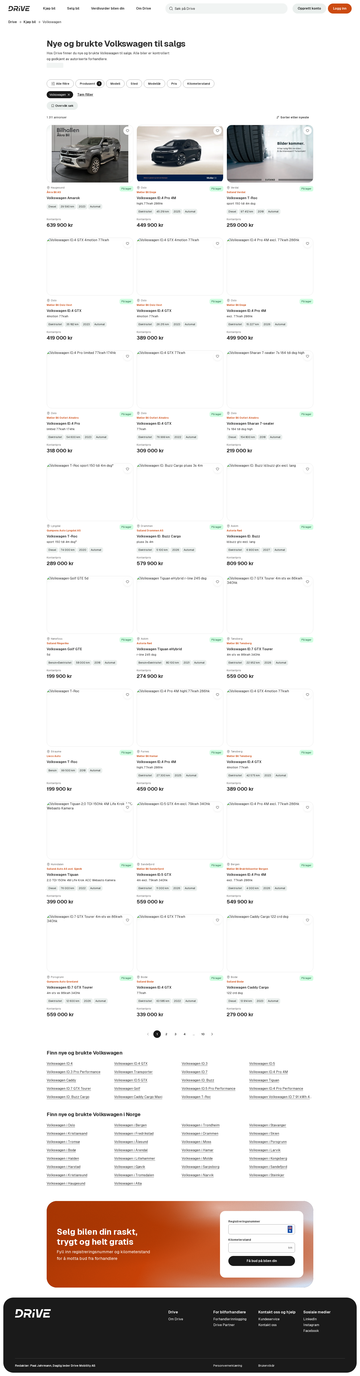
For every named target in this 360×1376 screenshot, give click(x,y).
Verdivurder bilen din (107, 8)
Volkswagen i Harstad (63, 1167)
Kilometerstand (198, 83)
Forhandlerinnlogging (229, 1319)
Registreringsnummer (244, 1221)
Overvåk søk (64, 105)
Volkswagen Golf (127, 1089)
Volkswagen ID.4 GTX (64, 311)
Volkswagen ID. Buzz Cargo (159, 536)
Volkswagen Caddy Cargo (248, 987)
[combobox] (226, 8)
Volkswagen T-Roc (242, 198)
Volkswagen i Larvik (265, 1150)
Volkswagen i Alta (128, 1183)
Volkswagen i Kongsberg (268, 1158)
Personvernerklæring (227, 1365)
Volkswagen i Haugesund (66, 1183)
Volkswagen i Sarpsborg (200, 1167)
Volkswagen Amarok (63, 198)
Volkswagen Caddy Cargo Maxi (138, 1097)
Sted (134, 83)
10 (203, 1034)
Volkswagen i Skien (264, 1133)
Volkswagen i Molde (197, 1158)
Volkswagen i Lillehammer (134, 1158)
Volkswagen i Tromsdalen (134, 1175)
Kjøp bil (49, 8)
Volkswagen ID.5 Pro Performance (208, 1089)
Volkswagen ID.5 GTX (154, 875)
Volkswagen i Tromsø (63, 1142)
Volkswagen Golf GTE (64, 649)
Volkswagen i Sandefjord (268, 1167)
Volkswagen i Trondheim (201, 1125)
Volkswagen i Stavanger (267, 1125)
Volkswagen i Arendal (131, 1150)
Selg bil (73, 8)
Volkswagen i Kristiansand (67, 1133)
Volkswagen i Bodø (61, 1150)
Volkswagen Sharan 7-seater (250, 424)
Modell (115, 83)
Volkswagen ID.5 (262, 1064)
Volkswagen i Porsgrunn (268, 1142)
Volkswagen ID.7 (195, 1072)
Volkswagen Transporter (133, 1072)
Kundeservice (269, 1319)
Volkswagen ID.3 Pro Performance (73, 1072)
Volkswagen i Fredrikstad (134, 1133)
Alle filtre (62, 83)
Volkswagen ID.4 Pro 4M (156, 198)
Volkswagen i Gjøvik (129, 1167)
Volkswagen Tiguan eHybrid (159, 649)
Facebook (311, 1331)
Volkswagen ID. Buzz (243, 536)
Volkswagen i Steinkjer (266, 1175)
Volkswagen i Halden (63, 1158)
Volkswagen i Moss (196, 1142)
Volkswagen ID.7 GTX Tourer (250, 649)
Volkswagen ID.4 (60, 1064)
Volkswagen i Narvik (198, 1175)
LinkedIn (310, 1319)
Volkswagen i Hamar (198, 1150)
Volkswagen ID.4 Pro (63, 424)
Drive (12, 22)
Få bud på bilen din (262, 1261)
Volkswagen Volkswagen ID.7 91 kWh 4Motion (285, 1097)
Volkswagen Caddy (61, 1080)
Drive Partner (224, 1325)
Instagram (311, 1325)
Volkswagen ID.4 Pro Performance (276, 1089)
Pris (174, 83)
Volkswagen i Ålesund (131, 1142)
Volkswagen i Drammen (200, 1133)
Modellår (154, 83)
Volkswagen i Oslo (61, 1125)
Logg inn (339, 8)
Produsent (90, 83)
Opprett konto (309, 8)
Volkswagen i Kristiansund (67, 1175)
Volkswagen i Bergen (130, 1125)
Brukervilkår (266, 1365)
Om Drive (143, 8)
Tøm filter (85, 95)
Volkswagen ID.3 (195, 1064)
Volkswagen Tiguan (62, 875)
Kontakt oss (267, 1325)
